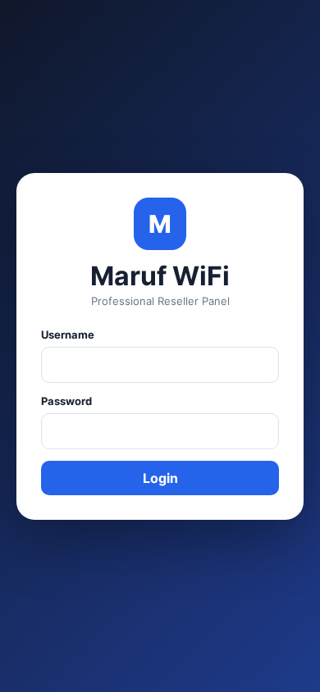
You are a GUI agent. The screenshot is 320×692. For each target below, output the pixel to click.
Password (66, 400)
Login (160, 478)
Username (67, 334)
